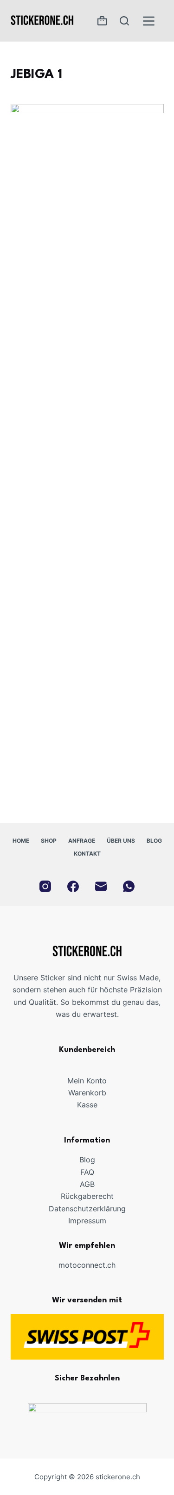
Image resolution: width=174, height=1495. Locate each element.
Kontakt (87, 853)
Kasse (87, 1104)
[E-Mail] (101, 886)
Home (21, 840)
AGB (87, 1184)
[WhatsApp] (129, 886)
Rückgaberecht (87, 1196)
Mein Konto (87, 1080)
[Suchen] (124, 20)
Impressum (87, 1220)
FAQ (87, 1172)
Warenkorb (87, 1092)
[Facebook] (73, 886)
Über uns (121, 840)
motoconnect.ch (87, 1265)
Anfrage (81, 840)
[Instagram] (45, 886)
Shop (49, 840)
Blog (154, 840)
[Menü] (149, 21)
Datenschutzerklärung (87, 1208)
